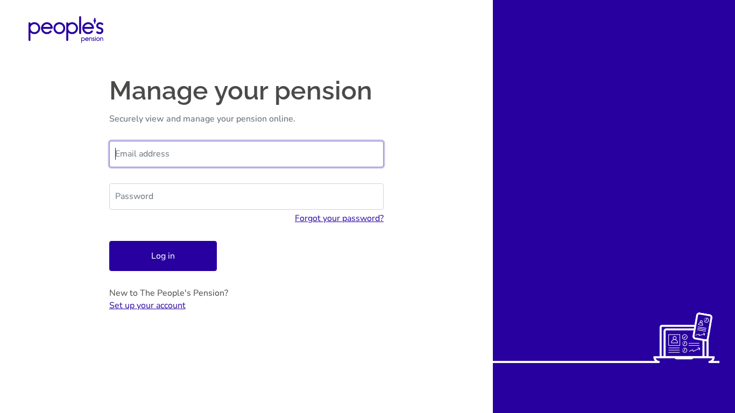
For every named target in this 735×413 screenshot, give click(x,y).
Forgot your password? (339, 218)
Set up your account (147, 305)
